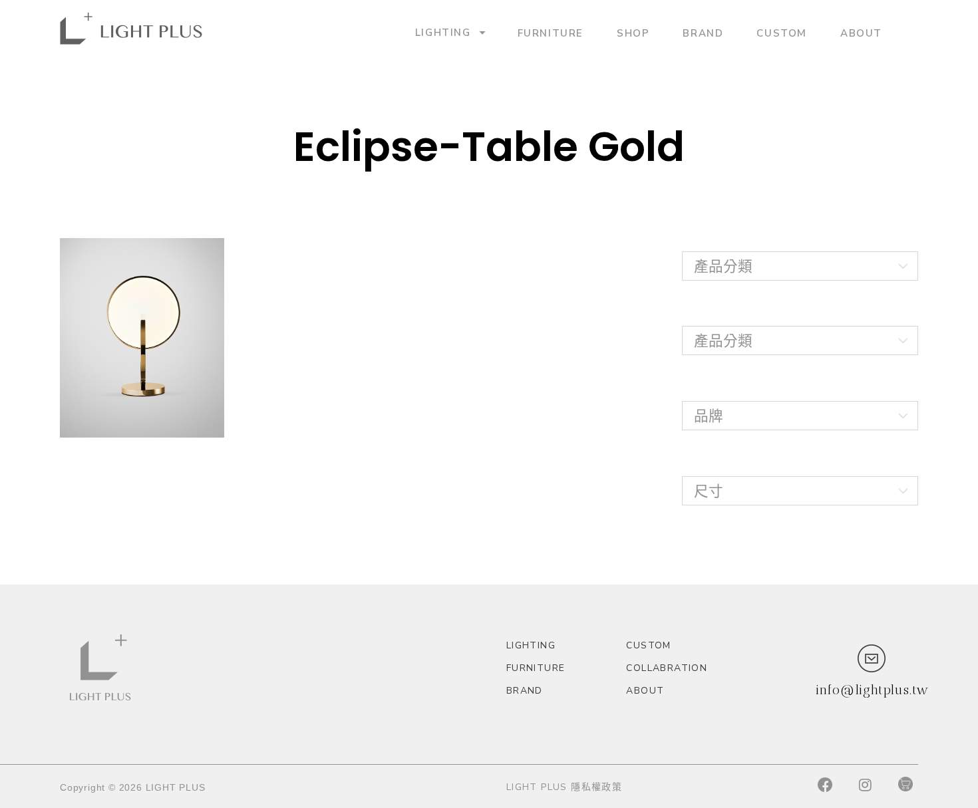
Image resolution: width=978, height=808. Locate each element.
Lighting (443, 32)
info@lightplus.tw (872, 690)
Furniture (550, 33)
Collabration (666, 668)
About (861, 33)
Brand (703, 33)
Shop (633, 33)
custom (781, 33)
